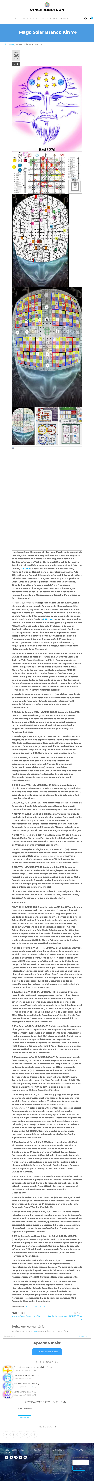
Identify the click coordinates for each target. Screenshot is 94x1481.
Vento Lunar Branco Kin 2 (25, 1392)
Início (5, 44)
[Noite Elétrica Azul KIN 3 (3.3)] (8, 1378)
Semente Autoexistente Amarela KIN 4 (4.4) (33, 1367)
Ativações (29, 1306)
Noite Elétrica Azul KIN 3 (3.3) (26, 1375)
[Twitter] (6, 1434)
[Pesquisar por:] (47, 1336)
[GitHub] (27, 1434)
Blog (12, 44)
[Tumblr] (34, 1434)
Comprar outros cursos (47, 1352)
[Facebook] (13, 1434)
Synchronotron (47, 10)
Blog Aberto (40, 1306)
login (35, 1331)
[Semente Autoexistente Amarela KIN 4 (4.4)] (8, 1369)
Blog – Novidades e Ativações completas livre (42, 19)
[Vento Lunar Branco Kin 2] (8, 1394)
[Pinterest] (20, 1434)
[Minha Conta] (85, 18)
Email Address (25, 1408)
